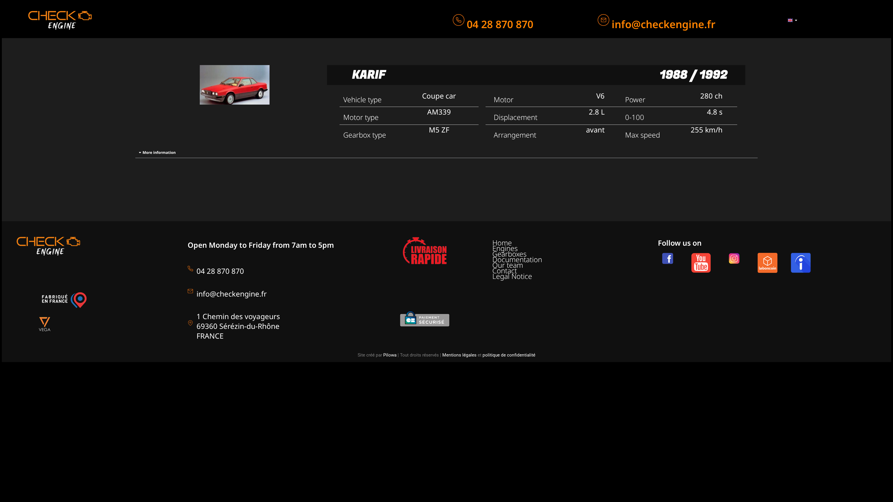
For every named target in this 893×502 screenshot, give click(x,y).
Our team (507, 265)
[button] (446, 152)
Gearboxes (509, 254)
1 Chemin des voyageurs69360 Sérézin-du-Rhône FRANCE (238, 326)
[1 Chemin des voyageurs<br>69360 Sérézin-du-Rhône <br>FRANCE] (190, 323)
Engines (505, 248)
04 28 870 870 (500, 24)
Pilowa (390, 355)
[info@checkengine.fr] (603, 20)
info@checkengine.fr (663, 24)
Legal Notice (512, 276)
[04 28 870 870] (458, 20)
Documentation (517, 259)
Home (502, 243)
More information (159, 152)
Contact (504, 270)
